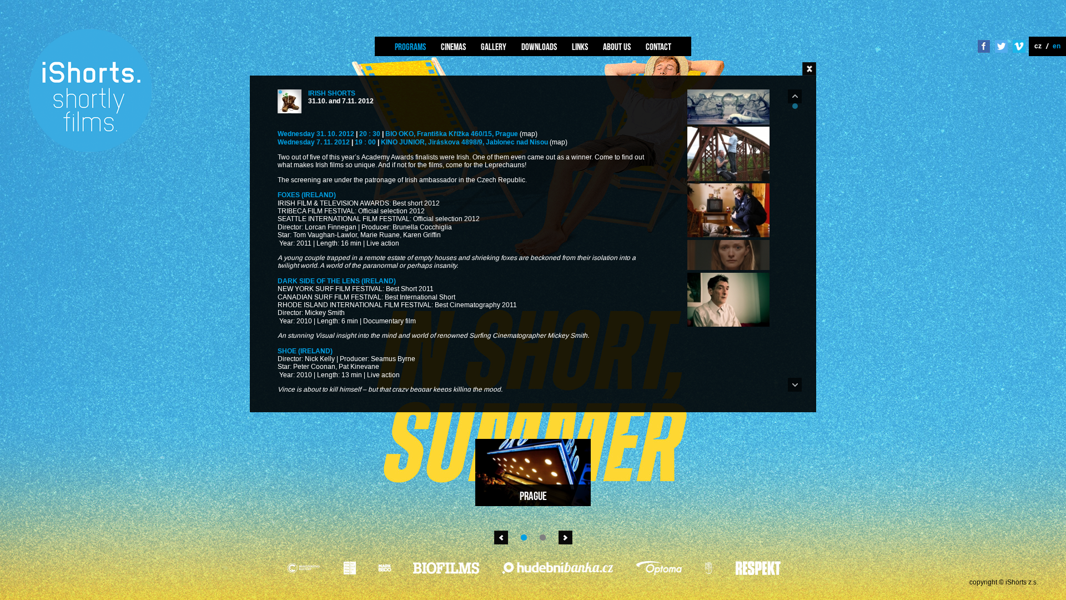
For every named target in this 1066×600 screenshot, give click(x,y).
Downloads (539, 47)
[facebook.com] (984, 47)
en (1056, 46)
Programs (410, 47)
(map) (528, 134)
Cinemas (453, 47)
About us (617, 47)
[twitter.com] (1001, 47)
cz (1038, 46)
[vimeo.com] (1019, 47)
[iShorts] (90, 151)
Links (580, 47)
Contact (658, 47)
